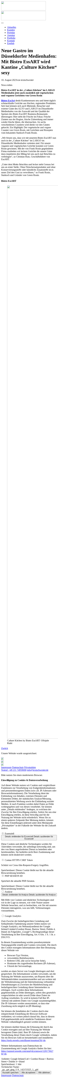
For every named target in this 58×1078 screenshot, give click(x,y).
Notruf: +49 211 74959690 (13, 770)
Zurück (4, 748)
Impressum (6, 767)
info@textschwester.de (37, 770)
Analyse (8, 891)
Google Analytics (13, 916)
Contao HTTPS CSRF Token (19, 860)
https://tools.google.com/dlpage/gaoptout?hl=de (23, 1040)
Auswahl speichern (10, 1072)
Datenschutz (18, 767)
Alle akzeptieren (28, 1072)
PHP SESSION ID (14, 876)
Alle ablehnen (44, 1072)
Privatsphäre (30, 767)
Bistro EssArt (8, 100)
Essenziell (9, 833)
